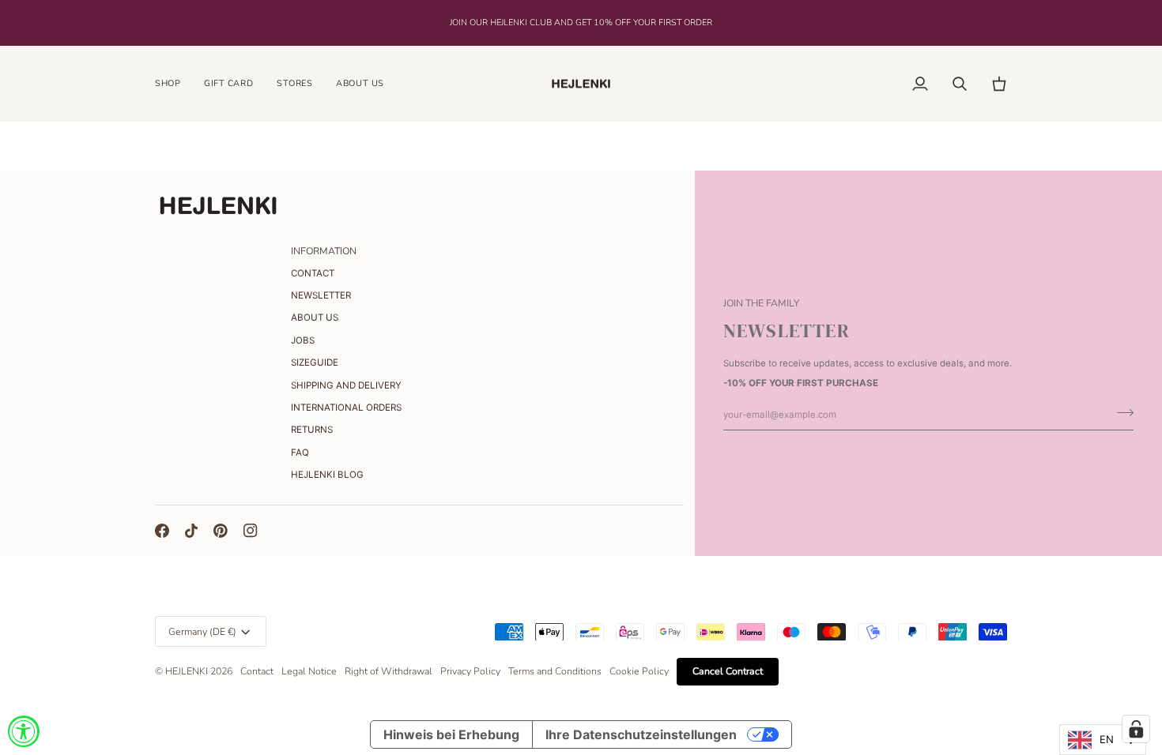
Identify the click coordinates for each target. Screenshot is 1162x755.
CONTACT (312, 273)
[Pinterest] (220, 531)
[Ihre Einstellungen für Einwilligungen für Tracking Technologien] (1135, 729)
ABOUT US (314, 317)
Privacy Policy (470, 671)
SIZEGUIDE (314, 362)
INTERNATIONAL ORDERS (346, 407)
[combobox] (1102, 739)
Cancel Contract (727, 671)
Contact (257, 671)
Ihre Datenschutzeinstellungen (641, 734)
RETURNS (312, 429)
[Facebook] (162, 531)
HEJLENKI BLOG (327, 474)
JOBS (303, 340)
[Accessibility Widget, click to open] (24, 731)
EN (1107, 739)
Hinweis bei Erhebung (451, 734)
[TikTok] (191, 531)
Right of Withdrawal (388, 671)
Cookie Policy (639, 671)
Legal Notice (309, 671)
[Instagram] (250, 531)
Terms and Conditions (555, 671)
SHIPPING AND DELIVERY (346, 385)
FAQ (300, 452)
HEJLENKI (186, 671)
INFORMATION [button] (324, 251)
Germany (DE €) (202, 631)
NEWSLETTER (321, 295)
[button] (173, 84)
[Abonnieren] (1120, 413)
